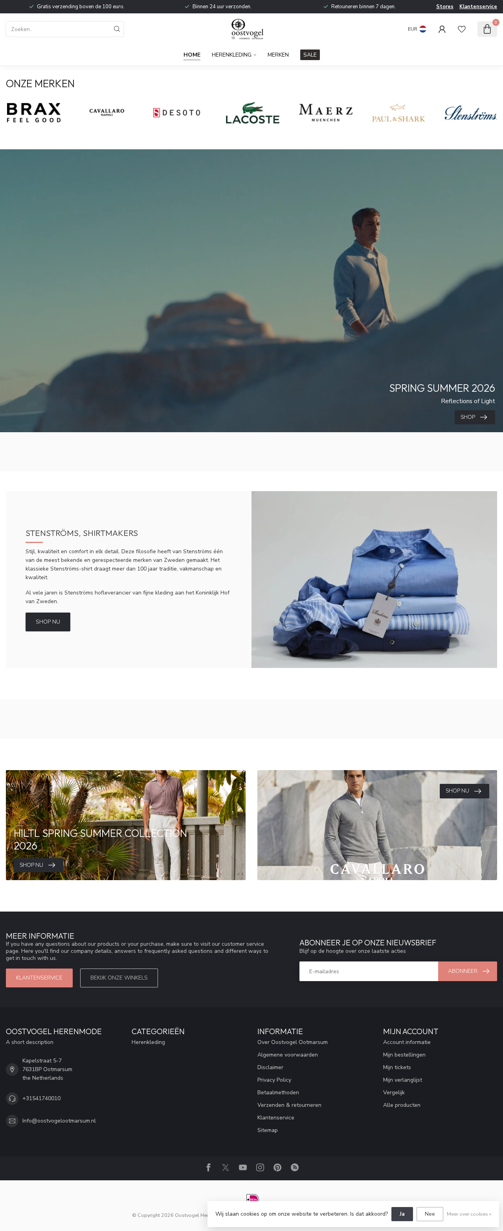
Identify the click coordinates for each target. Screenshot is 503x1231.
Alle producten (401, 1105)
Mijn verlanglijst (402, 1080)
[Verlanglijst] (462, 29)
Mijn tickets (397, 1067)
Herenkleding (232, 55)
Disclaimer (270, 1067)
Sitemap (267, 1130)
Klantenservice (478, 6)
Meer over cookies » (469, 1214)
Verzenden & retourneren (289, 1105)
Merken (278, 55)
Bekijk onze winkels (119, 977)
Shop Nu (48, 622)
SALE (310, 55)
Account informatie (407, 1042)
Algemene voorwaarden (287, 1055)
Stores (444, 6)
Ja (402, 1214)
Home (192, 55)
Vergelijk (394, 1092)
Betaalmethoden (278, 1092)
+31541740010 (41, 1098)
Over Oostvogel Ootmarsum (292, 1042)
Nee (430, 1214)
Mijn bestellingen (404, 1055)
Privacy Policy (274, 1080)
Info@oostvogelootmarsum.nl (59, 1121)
